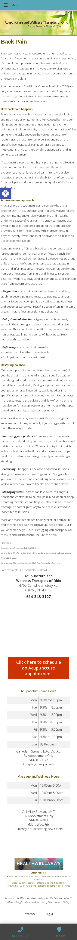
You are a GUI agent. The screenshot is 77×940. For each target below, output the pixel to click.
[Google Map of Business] (38, 624)
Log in (49, 914)
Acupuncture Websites (18, 898)
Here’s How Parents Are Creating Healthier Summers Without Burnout (39, 878)
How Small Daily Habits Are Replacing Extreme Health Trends (39, 885)
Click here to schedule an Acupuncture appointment (38, 668)
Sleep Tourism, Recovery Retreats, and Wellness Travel (38, 882)
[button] (5, 193)
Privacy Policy (62, 902)
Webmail (29, 914)
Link (37, 548)
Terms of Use (44, 902)
